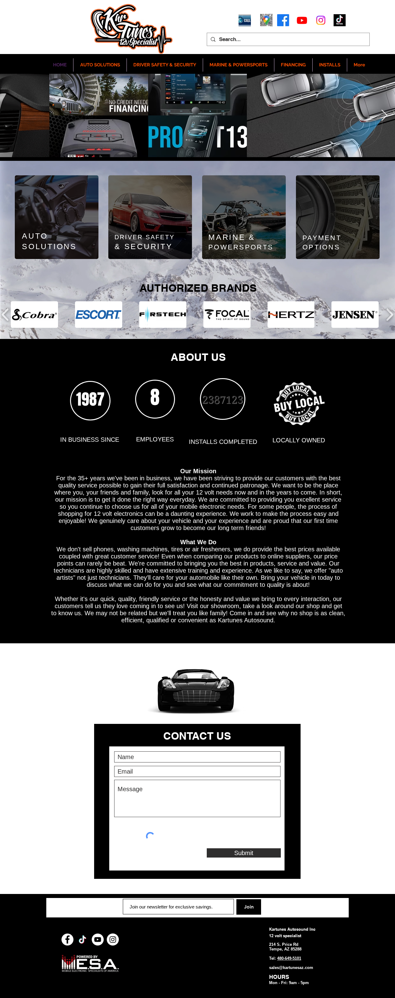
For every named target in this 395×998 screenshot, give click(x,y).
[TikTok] (83, 939)
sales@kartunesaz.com (291, 967)
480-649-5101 (289, 958)
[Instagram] (321, 20)
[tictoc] (340, 20)
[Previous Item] (10, 116)
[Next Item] (384, 116)
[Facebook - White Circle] (67, 939)
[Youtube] (302, 20)
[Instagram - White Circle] (113, 939)
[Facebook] (283, 20)
